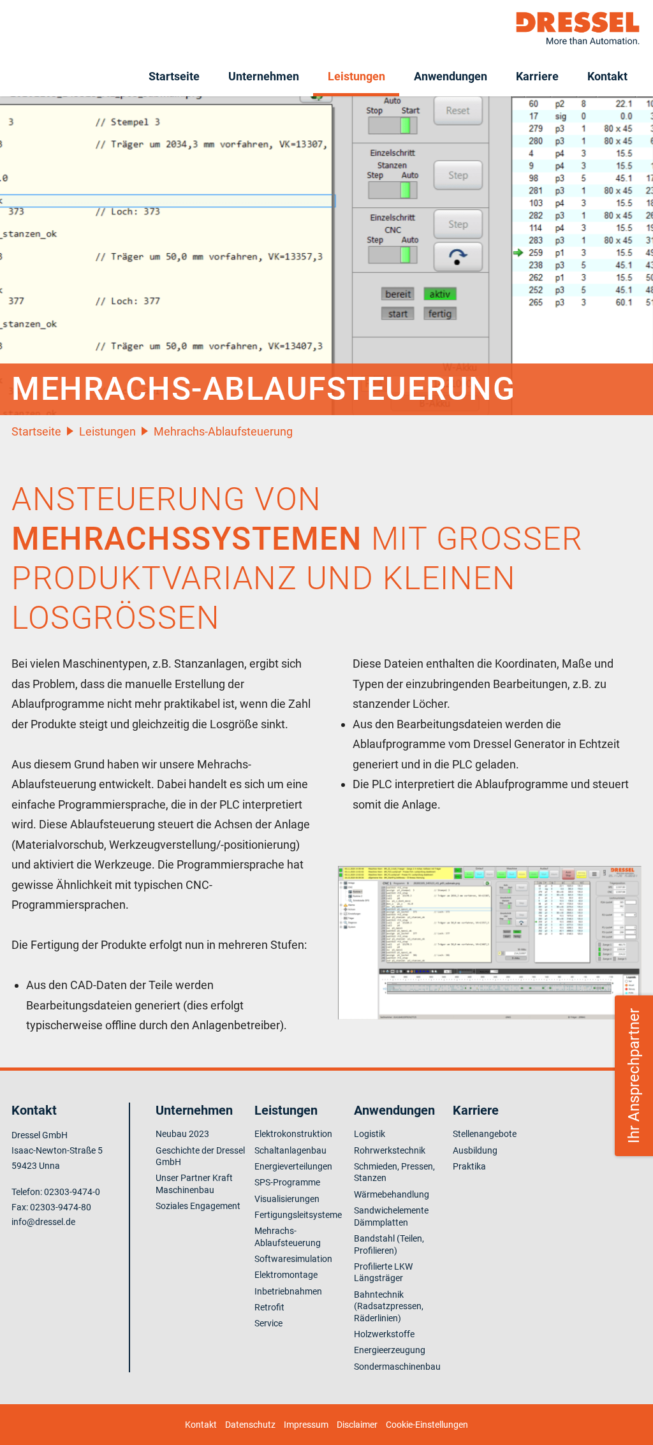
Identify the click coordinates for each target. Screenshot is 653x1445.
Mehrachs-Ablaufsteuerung (223, 431)
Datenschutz (250, 1424)
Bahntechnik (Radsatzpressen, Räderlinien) (388, 1306)
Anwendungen (450, 76)
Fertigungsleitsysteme (298, 1215)
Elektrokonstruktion (293, 1134)
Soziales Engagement (198, 1206)
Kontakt (607, 76)
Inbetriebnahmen (288, 1291)
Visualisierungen (286, 1199)
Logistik (369, 1134)
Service (268, 1323)
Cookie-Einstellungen (427, 1424)
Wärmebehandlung (391, 1194)
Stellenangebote (485, 1134)
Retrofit (269, 1307)
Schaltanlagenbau (290, 1150)
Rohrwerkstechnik (389, 1150)
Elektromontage (286, 1275)
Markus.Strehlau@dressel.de (608, 1139)
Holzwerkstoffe (384, 1334)
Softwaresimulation (293, 1259)
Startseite (174, 76)
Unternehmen (263, 76)
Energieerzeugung (389, 1350)
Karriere (537, 76)
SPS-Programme (287, 1182)
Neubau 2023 (182, 1134)
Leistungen (356, 76)
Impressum (306, 1424)
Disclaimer (357, 1424)
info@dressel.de (43, 1222)
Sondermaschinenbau (397, 1366)
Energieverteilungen (293, 1166)
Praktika (469, 1166)
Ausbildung (475, 1150)
